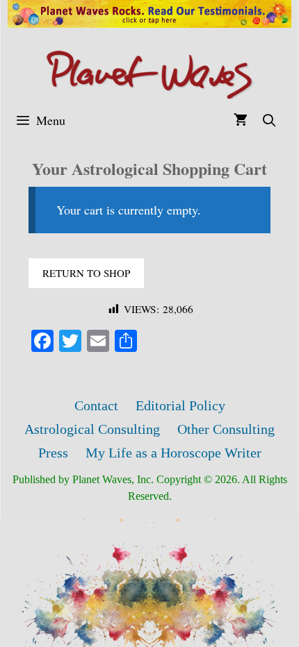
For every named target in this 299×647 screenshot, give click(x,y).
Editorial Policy (180, 405)
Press (53, 452)
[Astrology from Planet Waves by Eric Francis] (149, 73)
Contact (96, 405)
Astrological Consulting (92, 429)
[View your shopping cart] (240, 120)
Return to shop (86, 273)
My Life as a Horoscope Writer (173, 452)
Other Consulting (226, 429)
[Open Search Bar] (269, 120)
